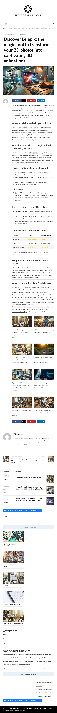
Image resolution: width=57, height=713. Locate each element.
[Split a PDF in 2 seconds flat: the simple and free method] (44, 402)
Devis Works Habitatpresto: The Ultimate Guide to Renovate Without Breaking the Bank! (21, 359)
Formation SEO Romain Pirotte (43, 696)
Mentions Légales (7, 708)
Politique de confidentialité (29, 708)
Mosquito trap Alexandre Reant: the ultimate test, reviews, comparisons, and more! (43, 359)
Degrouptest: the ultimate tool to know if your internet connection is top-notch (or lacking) (27, 668)
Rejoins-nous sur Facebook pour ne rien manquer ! (22, 510)
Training (5, 643)
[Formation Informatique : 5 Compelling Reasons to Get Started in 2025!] (44, 374)
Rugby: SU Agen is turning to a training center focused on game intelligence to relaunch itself (27, 661)
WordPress (22, 710)
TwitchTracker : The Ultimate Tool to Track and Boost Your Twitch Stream (29, 499)
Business (22, 34)
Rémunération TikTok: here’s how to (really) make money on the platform (21, 413)
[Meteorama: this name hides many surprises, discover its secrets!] (44, 321)
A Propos (39, 708)
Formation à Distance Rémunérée (44, 689)
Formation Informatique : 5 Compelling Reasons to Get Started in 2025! (42, 385)
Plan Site (19, 708)
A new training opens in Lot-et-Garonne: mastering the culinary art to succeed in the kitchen (27, 654)
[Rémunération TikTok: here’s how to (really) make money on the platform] (22, 402)
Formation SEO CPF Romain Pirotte (44, 692)
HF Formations (5, 106)
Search (5, 516)
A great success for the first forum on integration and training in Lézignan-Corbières (25, 658)
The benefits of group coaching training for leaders (16, 664)
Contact (14, 708)
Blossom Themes (9, 710)
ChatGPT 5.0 (39, 686)
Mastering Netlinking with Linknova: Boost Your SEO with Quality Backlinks (29, 488)
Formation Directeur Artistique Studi (44, 682)
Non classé (6, 492)
